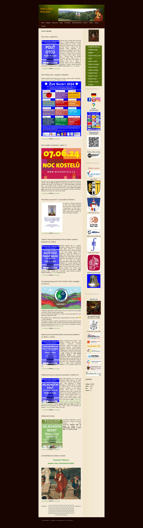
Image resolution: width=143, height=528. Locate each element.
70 (57, 513)
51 (69, 510)
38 (68, 508)
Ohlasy (91, 22)
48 (63, 510)
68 (52, 513)
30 (51, 508)
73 (63, 513)
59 (60, 511)
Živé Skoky (67, 22)
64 (70, 511)
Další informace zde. (58, 325)
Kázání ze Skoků (92, 61)
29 (49, 508)
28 (73, 506)
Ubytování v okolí (92, 76)
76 (69, 513)
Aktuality (48, 22)
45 (57, 510)
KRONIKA (90, 52)
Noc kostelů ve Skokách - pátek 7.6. (54, 145)
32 (56, 508)
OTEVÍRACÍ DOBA (93, 50)
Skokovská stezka (76, 22)
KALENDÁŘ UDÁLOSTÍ (94, 47)
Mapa (61, 22)
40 (72, 508)
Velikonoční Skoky (47, 416)
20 (57, 506)
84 (66, 514)
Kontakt (43, 26)
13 (68, 505)
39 (70, 508)
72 (61, 513)
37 (66, 508)
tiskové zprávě (52, 80)
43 (52, 510)
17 (50, 506)
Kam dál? (90, 84)
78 (73, 513)
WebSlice (53, 520)
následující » (78, 506)
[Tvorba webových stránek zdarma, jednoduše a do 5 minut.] (50, 520)
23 (63, 506)
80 (58, 514)
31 (54, 508)
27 (71, 506)
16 (48, 506)
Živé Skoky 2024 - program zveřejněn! (54, 75)
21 (59, 506)
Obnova (85, 22)
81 (60, 514)
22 (61, 506)
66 (48, 513)
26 (69, 506)
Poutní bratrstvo (92, 79)
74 (65, 513)
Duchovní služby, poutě (94, 55)
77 (71, 513)
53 (73, 510)
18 (52, 506)
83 (64, 514)
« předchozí (44, 506)
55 (51, 511)
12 (66, 505)
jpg (72, 66)
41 (48, 510)
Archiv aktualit (56, 68)
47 (61, 510)
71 (59, 513)
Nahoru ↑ (71, 520)
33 (58, 508)
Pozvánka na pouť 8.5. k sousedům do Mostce (58, 199)
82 (62, 514)
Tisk (57, 520)
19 (55, 506)
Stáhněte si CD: (94, 299)
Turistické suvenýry (93, 81)
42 (50, 510)
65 (72, 511)
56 (54, 511)
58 (58, 511)
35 (62, 508)
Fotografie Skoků (92, 73)
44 (55, 510)
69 (55, 513)
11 (64, 505)
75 (67, 513)
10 (62, 505)
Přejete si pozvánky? (93, 64)
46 (59, 510)
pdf (74, 66)
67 (50, 513)
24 (65, 506)
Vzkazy (96, 22)
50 (67, 510)
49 (65, 510)
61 (64, 511)
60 (62, 511)
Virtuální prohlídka (93, 70)
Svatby (90, 58)
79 (56, 514)
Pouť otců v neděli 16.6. (49, 37)
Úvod (42, 22)
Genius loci (55, 22)
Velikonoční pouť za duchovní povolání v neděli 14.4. (60, 375)
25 (67, 506)
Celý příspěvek (45, 68)
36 (64, 508)
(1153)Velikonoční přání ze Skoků (53, 456)
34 (60, 508)
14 (70, 505)
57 (56, 511)
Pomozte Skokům (92, 67)
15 (72, 505)
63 (68, 511)
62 (66, 511)
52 (71, 510)
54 (49, 511)
